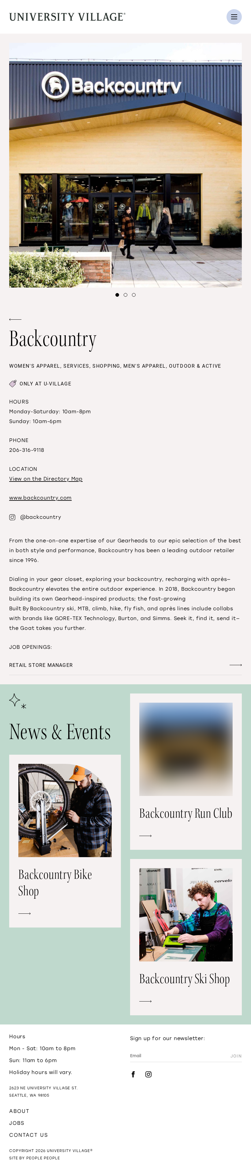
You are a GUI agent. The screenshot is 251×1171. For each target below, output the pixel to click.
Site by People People (34, 1158)
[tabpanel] (125, 165)
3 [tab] (134, 295)
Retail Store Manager (41, 665)
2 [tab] (125, 295)
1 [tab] (117, 295)
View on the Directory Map (46, 479)
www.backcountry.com (40, 498)
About (19, 1111)
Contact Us (28, 1135)
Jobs (16, 1123)
